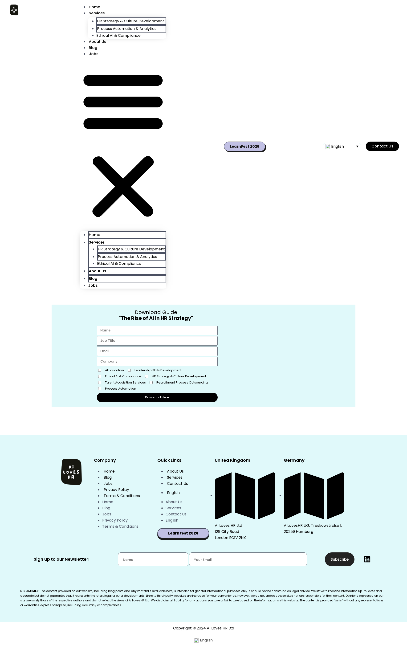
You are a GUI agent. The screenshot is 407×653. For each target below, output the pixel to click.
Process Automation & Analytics (126, 28)
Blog (93, 47)
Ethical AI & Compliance (118, 35)
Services (97, 13)
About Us (97, 41)
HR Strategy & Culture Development (130, 21)
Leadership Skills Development (157, 370)
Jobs (93, 54)
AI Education (114, 370)
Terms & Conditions (122, 495)
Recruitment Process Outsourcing (182, 382)
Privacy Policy (116, 489)
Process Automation (120, 388)
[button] (123, 143)
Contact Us (177, 483)
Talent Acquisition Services (125, 382)
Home (94, 7)
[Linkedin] (367, 559)
